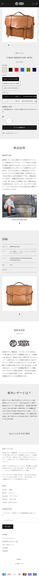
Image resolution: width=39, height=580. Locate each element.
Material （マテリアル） (10, 496)
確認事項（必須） (7, 107)
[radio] (4, 69)
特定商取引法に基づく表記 (10, 541)
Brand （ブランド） (9, 493)
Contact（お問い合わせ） (10, 502)
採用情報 (5, 551)
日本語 (19, 559)
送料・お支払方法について (10, 133)
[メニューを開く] (3, 3)
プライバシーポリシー (9, 538)
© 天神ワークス (19, 563)
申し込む (8, 526)
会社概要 (5, 548)
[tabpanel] (19, 207)
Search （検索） (7, 490)
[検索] (33, 3)
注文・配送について (8, 545)
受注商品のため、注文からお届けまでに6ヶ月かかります (19, 110)
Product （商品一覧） (9, 499)
